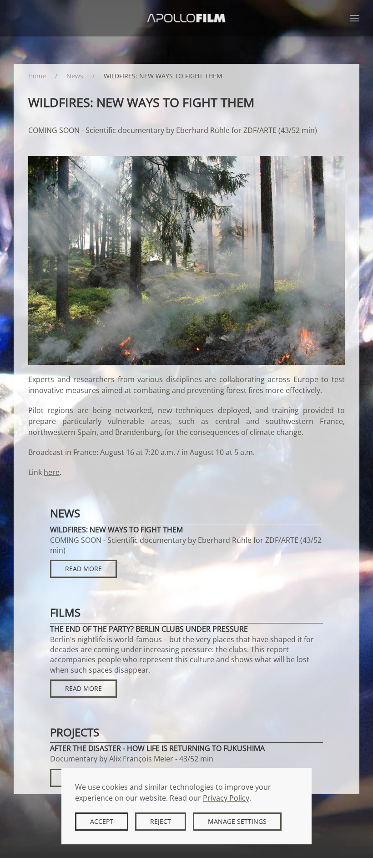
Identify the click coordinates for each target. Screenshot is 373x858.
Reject (160, 821)
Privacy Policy (226, 798)
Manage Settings (237, 821)
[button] (354, 18)
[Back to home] (187, 18)
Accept (101, 821)
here (52, 472)
